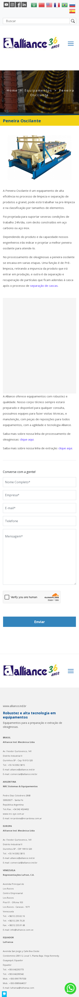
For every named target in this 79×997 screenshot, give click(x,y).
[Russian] (72, 4)
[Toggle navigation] (71, 44)
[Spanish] (72, 11)
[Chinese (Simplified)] (41, 4)
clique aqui (27, 439)
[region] (39, 157)
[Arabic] (34, 4)
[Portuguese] (64, 4)
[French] (57, 4)
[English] (49, 4)
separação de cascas (44, 286)
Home (12, 90)
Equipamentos (38, 90)
